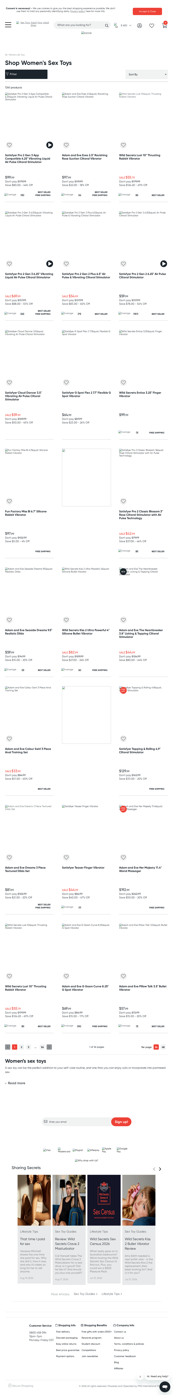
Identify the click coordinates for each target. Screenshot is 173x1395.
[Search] (107, 25)
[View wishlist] (151, 26)
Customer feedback (125, 1356)
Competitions (89, 1350)
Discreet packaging (67, 1337)
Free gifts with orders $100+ (97, 1331)
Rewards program (92, 1337)
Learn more (86, 1132)
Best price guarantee (67, 1350)
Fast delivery (63, 1331)
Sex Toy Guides (84, 1294)
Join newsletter (90, 1356)
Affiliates (118, 1368)
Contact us (120, 1331)
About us (119, 1337)
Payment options (65, 1356)
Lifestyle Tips (111, 1294)
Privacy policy (77, 11)
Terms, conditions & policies (129, 1343)
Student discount (91, 1343)
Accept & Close (147, 11)
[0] (164, 26)
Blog (116, 1362)
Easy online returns (66, 1343)
